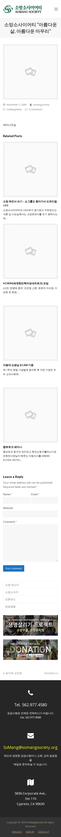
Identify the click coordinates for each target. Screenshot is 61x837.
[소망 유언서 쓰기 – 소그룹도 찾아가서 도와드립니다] (30, 169)
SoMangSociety (35, 822)
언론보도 (10, 599)
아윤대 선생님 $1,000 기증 (18, 364)
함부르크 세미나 (12, 446)
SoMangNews (14, 109)
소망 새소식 (12, 585)
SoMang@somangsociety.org (30, 747)
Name (7, 494)
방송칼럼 (10, 606)
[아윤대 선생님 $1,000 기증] (30, 333)
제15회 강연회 (13, 673)
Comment (10, 522)
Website (8, 508)
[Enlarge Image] (30, 72)
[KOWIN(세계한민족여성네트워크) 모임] (30, 251)
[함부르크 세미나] (30, 415)
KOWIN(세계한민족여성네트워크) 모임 (25, 283)
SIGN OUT (43, 831)
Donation (50, 673)
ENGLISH (17, 831)
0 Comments (35, 109)
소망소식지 (11, 592)
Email (35, 494)
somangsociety (41, 104)
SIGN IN (30, 831)
